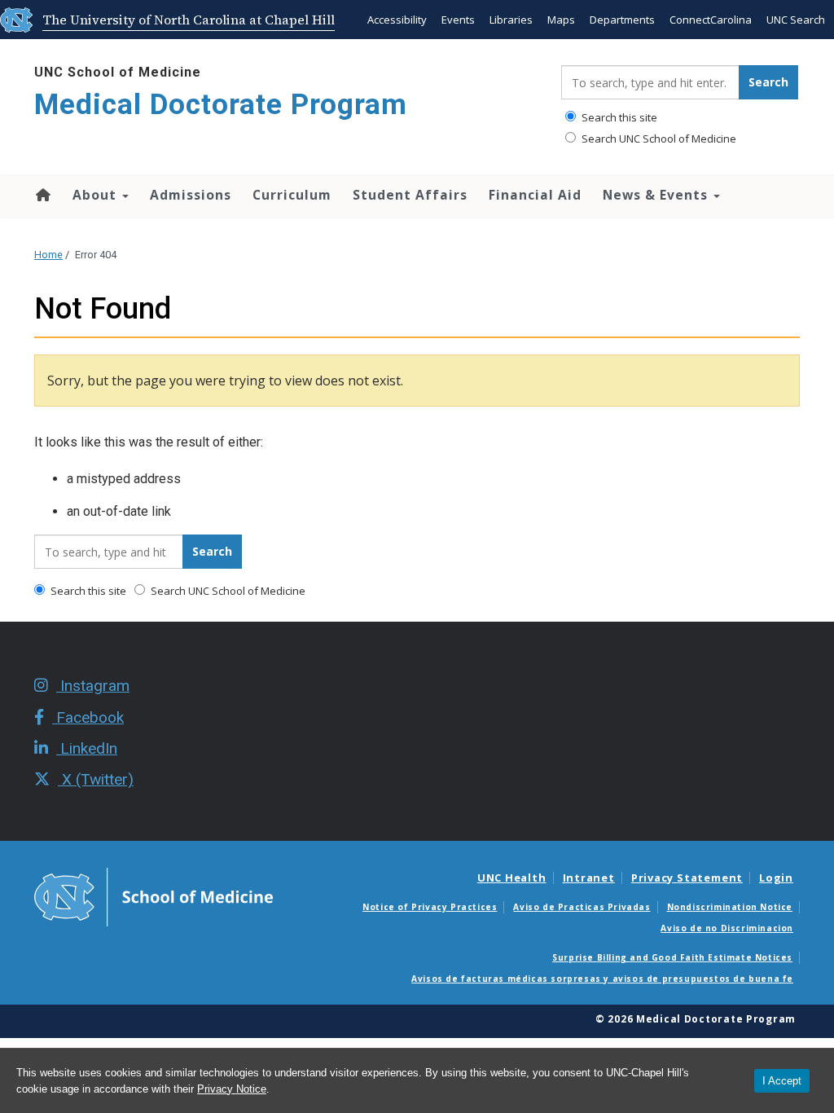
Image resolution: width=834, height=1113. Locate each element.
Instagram (92, 685)
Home (42, 194)
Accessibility (397, 19)
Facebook (88, 717)
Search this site (618, 117)
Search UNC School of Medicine (657, 138)
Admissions (190, 195)
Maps (561, 19)
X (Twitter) (96, 779)
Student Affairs (410, 195)
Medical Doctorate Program (220, 104)
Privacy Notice (231, 1089)
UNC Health (511, 877)
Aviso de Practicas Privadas (581, 907)
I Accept (781, 1081)
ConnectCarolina (710, 19)
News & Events (657, 195)
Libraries (511, 19)
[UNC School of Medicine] (153, 895)
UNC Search (795, 19)
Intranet (589, 877)
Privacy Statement (687, 877)
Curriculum (291, 195)
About (96, 195)
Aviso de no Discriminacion (727, 928)
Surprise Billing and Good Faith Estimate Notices (672, 957)
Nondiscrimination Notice (729, 907)
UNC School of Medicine (117, 72)
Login (776, 877)
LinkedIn (86, 748)
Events (458, 19)
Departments (622, 19)
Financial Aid (535, 195)
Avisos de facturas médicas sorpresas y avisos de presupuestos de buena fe (602, 978)
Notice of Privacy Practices (429, 907)
